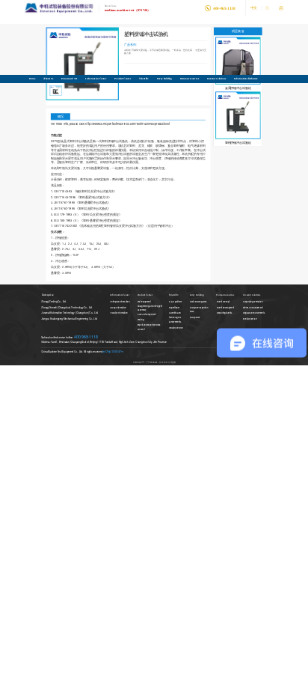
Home (32, 78)
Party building (164, 78)
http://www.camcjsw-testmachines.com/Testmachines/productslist (127, 124)
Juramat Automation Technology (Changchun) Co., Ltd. (69, 312)
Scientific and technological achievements (175, 317)
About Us (48, 78)
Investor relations (216, 78)
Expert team (174, 307)
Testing (141, 319)
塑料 (74, 179)
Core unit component (147, 314)
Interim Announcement (253, 307)
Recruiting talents (224, 313)
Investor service (249, 318)
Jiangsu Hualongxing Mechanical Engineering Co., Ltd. (69, 318)
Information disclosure (246, 78)
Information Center (95, 78)
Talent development (225, 307)
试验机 (103, 203)
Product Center (122, 78)
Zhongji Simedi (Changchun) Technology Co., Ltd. (67, 306)
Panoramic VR (69, 78)
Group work (195, 317)
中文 (254, 8)
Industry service (175, 327)
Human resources (189, 78)
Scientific (144, 78)
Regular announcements (254, 313)
